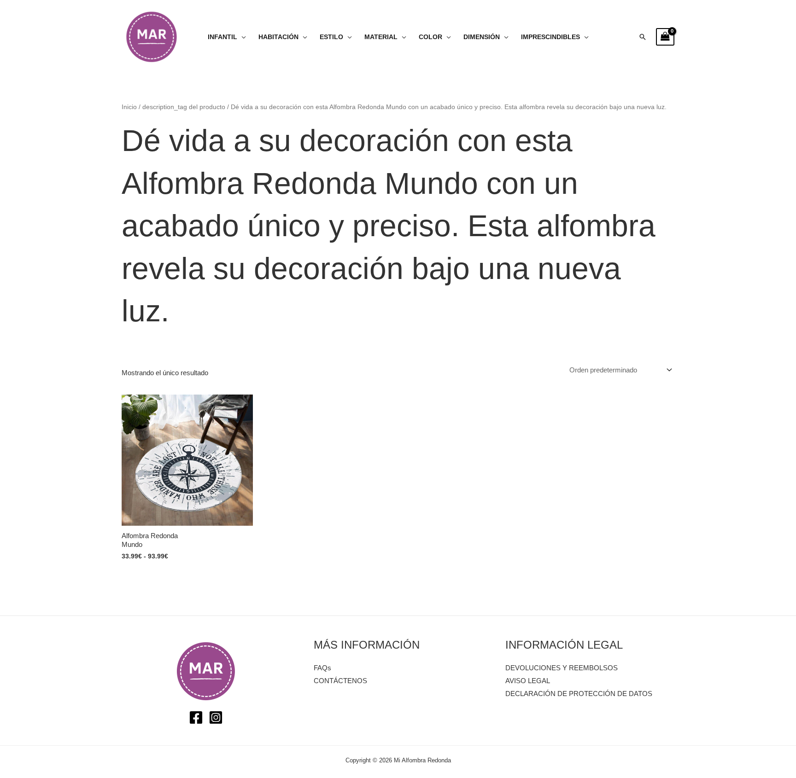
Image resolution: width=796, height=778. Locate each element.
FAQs (322, 668)
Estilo (331, 37)
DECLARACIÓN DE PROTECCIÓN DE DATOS (578, 693)
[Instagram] (216, 717)
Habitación (278, 37)
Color (430, 37)
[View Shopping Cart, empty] (665, 37)
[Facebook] (196, 717)
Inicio (129, 107)
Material (381, 37)
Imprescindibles (550, 37)
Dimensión (481, 37)
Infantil (222, 37)
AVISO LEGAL (527, 681)
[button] (642, 37)
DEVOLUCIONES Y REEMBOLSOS (561, 668)
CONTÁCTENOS (340, 681)
